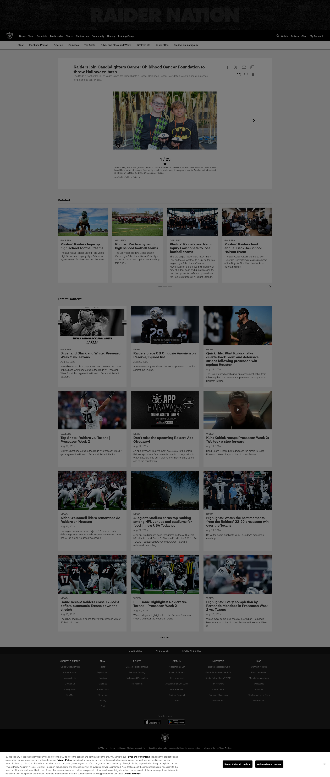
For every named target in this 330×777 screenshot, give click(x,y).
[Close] (324, 764)
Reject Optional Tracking (237, 764)
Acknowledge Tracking (269, 764)
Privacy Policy (64, 760)
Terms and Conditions (138, 756)
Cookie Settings (132, 773)
